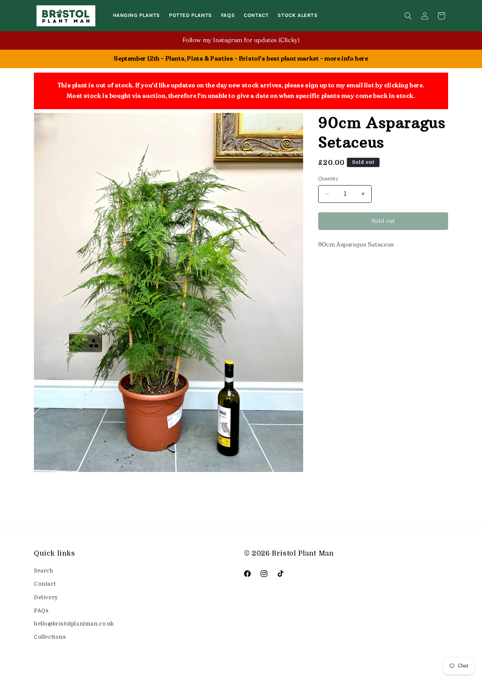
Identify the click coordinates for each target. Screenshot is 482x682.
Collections (50, 637)
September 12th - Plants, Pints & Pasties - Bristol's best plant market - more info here (241, 59)
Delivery (46, 597)
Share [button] (334, 267)
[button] (408, 16)
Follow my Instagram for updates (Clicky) (241, 40)
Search (43, 571)
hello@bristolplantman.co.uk (74, 624)
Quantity (328, 178)
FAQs (41, 610)
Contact (44, 584)
